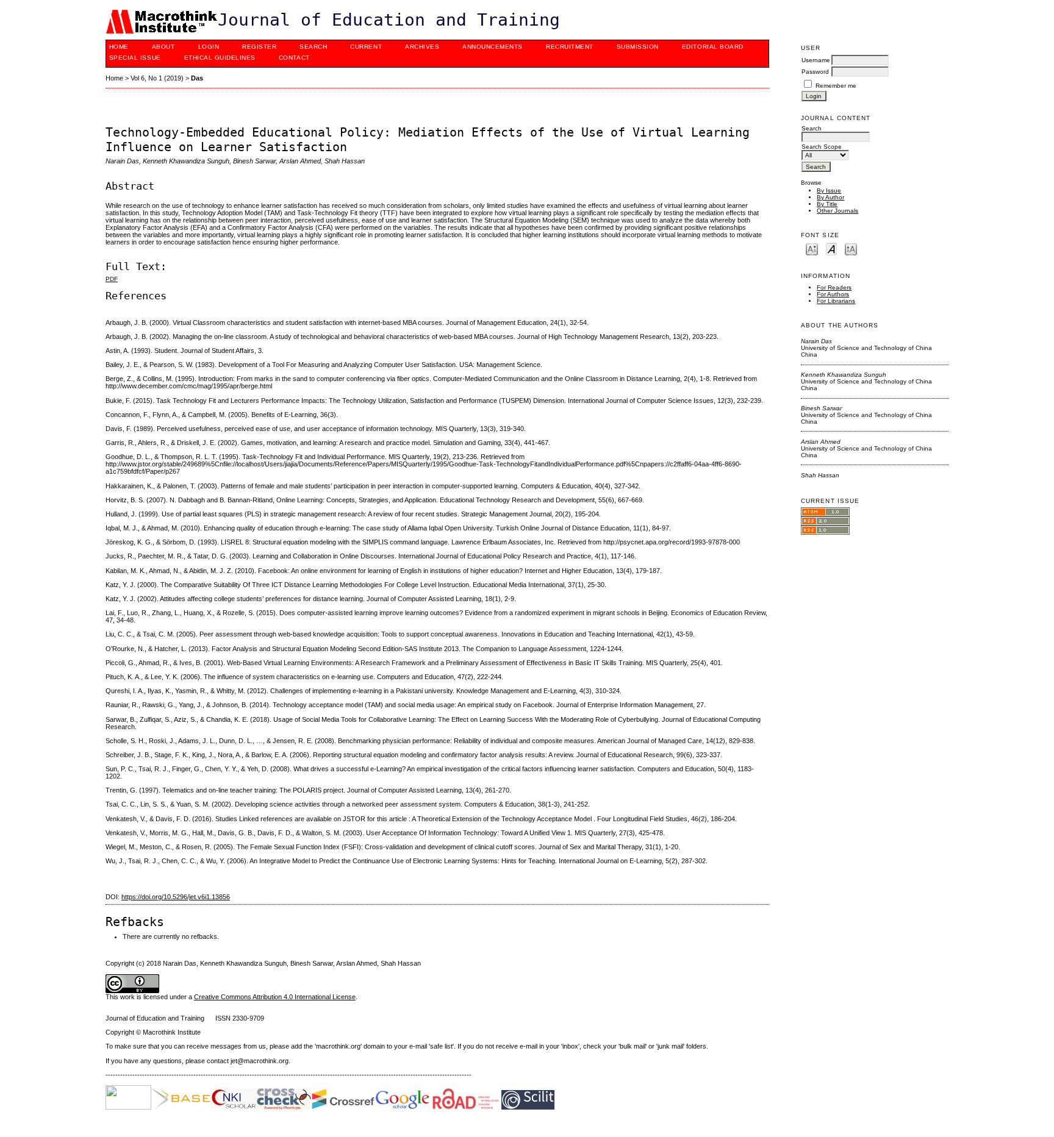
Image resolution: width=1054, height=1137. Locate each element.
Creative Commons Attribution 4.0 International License (275, 996)
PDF (112, 279)
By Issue (829, 190)
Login (209, 46)
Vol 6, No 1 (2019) (157, 78)
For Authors (833, 294)
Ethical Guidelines (220, 57)
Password (815, 71)
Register (259, 46)
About (163, 46)
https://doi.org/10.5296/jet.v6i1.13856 (175, 896)
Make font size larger (851, 248)
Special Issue (135, 57)
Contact (294, 57)
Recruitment (569, 46)
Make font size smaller (812, 248)
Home (119, 46)
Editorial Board (713, 46)
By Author (830, 197)
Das (197, 78)
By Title (827, 204)
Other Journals (837, 210)
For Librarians (836, 301)
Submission (638, 46)
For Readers (834, 287)
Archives (422, 46)
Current (366, 46)
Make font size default (831, 248)
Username (815, 60)
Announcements (492, 46)
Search (313, 46)
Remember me (836, 85)
